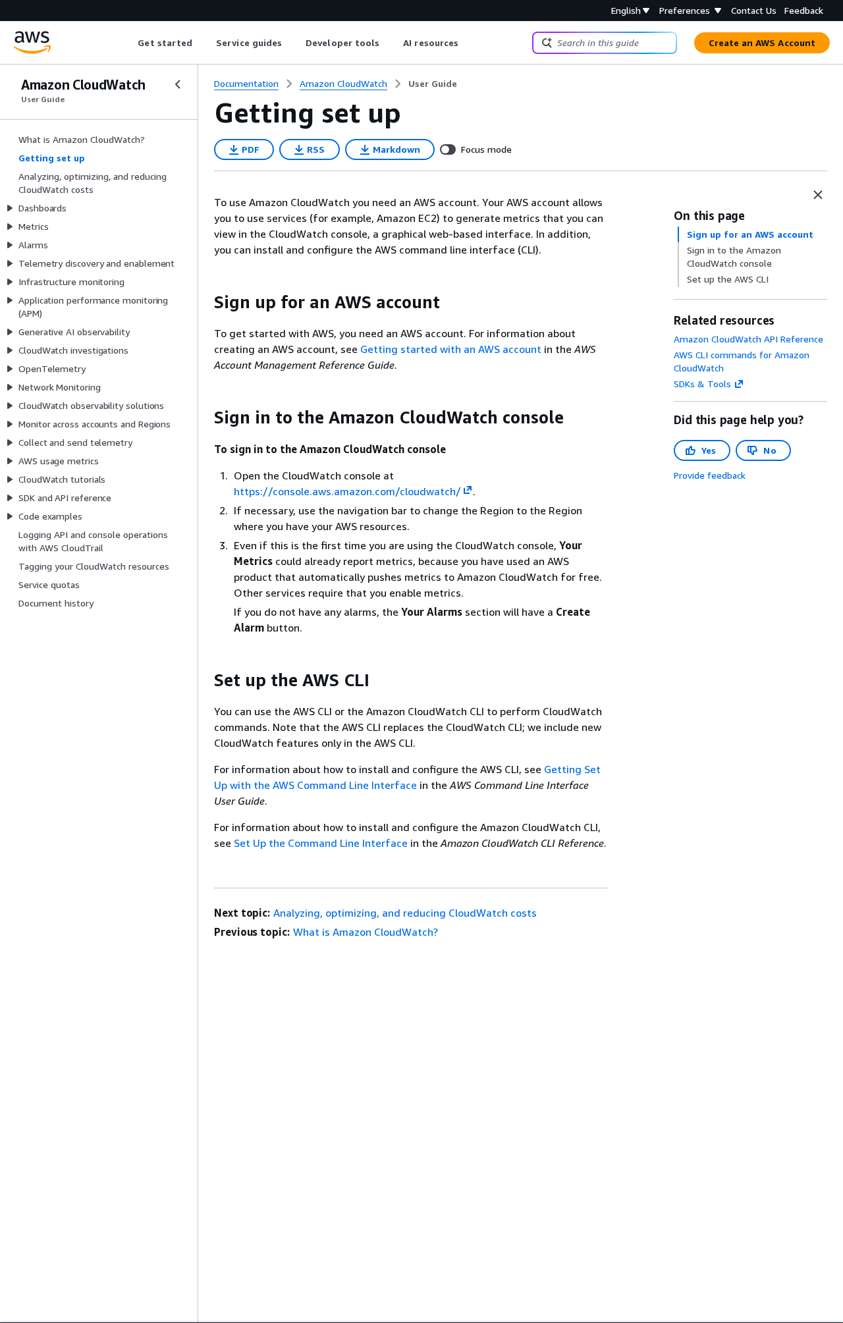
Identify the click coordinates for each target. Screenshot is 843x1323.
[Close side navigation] (178, 84)
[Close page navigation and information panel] (818, 194)
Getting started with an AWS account (450, 349)
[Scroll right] (468, 42)
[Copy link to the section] (203, 302)
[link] (432, 83)
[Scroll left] (128, 42)
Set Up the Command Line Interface (321, 843)
